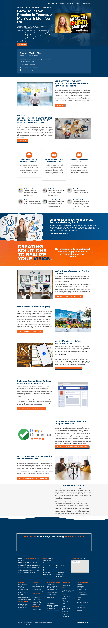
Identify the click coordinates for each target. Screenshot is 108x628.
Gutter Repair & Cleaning (82, 594)
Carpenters (79, 584)
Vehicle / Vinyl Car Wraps (68, 590)
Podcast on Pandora (37, 604)
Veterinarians (80, 610)
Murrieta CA (65, 611)
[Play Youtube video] (73, 23)
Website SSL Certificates (53, 610)
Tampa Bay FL (65, 605)
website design (68, 276)
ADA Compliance (66, 585)
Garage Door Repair (81, 592)
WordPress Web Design (52, 605)
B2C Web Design (51, 603)
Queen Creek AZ (66, 608)
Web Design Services (52, 602)
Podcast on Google (37, 602)
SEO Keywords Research (23, 589)
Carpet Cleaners (80, 586)
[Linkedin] (83, 622)
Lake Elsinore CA (66, 613)
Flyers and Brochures (52, 589)
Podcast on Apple (36, 601)
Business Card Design (52, 586)
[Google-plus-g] (81, 622)
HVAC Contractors (81, 596)
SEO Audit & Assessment (24, 592)
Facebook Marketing (23, 604)
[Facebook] (78, 622)
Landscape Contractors (82, 602)
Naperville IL (65, 600)
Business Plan (50, 596)
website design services (66, 95)
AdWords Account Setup (38, 586)
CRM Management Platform (24, 599)
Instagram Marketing (22, 607)
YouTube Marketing (22, 606)
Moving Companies (81, 604)
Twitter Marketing (22, 609)
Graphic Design (50, 584)
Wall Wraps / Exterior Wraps (68, 592)
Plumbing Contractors (82, 607)
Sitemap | (33, 624)
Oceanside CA (65, 616)
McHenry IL (64, 598)
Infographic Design (51, 594)
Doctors (78, 599)
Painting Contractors (81, 605)
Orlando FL (64, 603)
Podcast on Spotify (36, 599)
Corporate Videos (36, 609)
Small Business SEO (22, 584)
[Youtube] (89, 622)
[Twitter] (80, 622)
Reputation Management (24, 597)
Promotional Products (52, 592)
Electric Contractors (81, 591)
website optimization (85, 289)
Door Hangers (50, 591)
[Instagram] (85, 622)
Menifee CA (65, 614)
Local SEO (20, 586)
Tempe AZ (64, 606)
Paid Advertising (36, 588)
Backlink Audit (21, 594)
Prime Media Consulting (24, 319)
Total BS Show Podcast (37, 596)
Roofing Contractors (81, 609)
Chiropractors (80, 588)
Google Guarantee (36, 589)
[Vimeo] (87, 622)
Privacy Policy (27, 624)
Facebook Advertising (37, 591)
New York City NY (66, 597)
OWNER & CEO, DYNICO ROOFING (29, 55)
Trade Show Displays (52, 588)
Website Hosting (51, 608)
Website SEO (21, 588)
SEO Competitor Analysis (24, 591)
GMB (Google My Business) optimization (64, 346)
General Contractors (81, 589)
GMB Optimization (22, 596)
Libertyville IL (65, 601)
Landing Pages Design (52, 607)
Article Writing (50, 597)
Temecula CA (65, 610)
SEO (28, 310)
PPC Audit (34, 584)
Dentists (79, 597)
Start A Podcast (36, 597)
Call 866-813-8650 (86, 3)
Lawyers (79, 601)
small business (46, 313)
